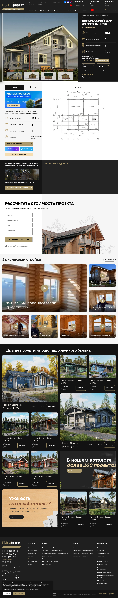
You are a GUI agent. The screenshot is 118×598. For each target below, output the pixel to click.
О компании (31, 3)
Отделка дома (46, 559)
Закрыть (7, 593)
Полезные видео (102, 583)
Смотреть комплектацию (102, 60)
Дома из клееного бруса (80, 548)
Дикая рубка (101, 567)
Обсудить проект (14, 144)
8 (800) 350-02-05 (79, 3)
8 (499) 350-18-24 (9, 554)
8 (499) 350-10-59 (94, 3)
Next (75, 76)
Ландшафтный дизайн (48, 548)
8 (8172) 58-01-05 (109, 3)
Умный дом (100, 550)
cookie (18, 582)
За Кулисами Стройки (100, 10)
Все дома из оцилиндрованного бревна (96, 70)
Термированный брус (103, 553)
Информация (56, 3)
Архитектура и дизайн (42, 3)
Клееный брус (101, 581)
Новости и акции (32, 559)
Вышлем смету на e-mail (17, 188)
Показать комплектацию (19, 154)
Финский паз (101, 559)
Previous (5, 76)
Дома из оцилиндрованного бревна (83, 550)
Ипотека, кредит (71, 10)
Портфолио (60, 10)
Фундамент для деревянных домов (52, 550)
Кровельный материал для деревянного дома (55, 553)
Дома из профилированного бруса (83, 553)
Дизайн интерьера (47, 556)
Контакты (112, 10)
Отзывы (30, 564)
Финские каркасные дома (104, 572)
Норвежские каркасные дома (105, 575)
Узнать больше (18, 593)
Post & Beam (101, 578)
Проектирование (46, 564)
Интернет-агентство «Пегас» (105, 593)
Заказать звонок (7, 559)
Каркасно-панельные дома (80, 556)
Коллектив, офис (32, 550)
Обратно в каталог (90, 27)
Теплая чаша (101, 556)
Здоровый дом (101, 548)
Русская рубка (101, 570)
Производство (84, 10)
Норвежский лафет (103, 561)
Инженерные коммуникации (50, 561)
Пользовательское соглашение (87, 594)
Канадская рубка (102, 564)
